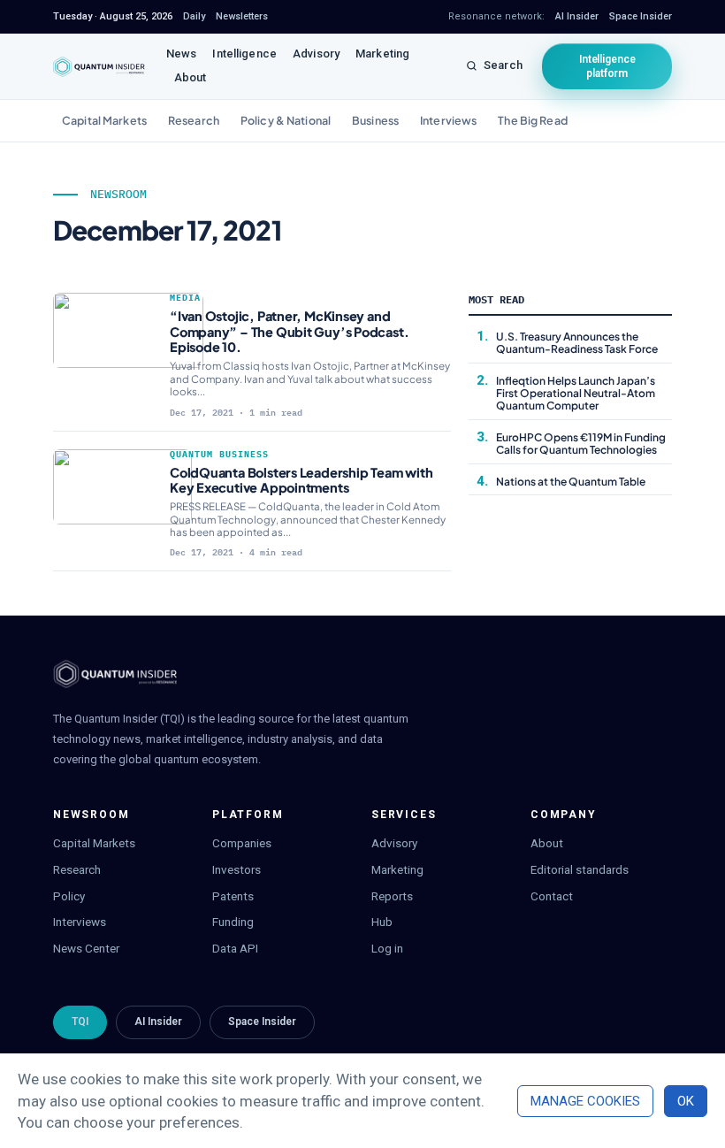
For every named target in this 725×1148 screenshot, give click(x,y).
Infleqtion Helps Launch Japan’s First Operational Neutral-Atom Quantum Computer (575, 393)
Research (193, 120)
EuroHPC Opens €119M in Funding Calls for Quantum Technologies (581, 443)
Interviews (448, 120)
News (181, 53)
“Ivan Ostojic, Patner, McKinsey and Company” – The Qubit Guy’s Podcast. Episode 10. (289, 331)
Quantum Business (219, 454)
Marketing (382, 53)
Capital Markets (104, 120)
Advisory (316, 53)
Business (375, 120)
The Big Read (533, 120)
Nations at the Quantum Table (570, 481)
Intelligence (244, 53)
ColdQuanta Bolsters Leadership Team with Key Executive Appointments (301, 479)
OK (685, 1101)
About (190, 77)
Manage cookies (585, 1101)
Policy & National (285, 120)
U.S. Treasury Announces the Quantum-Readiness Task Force (578, 343)
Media (185, 297)
